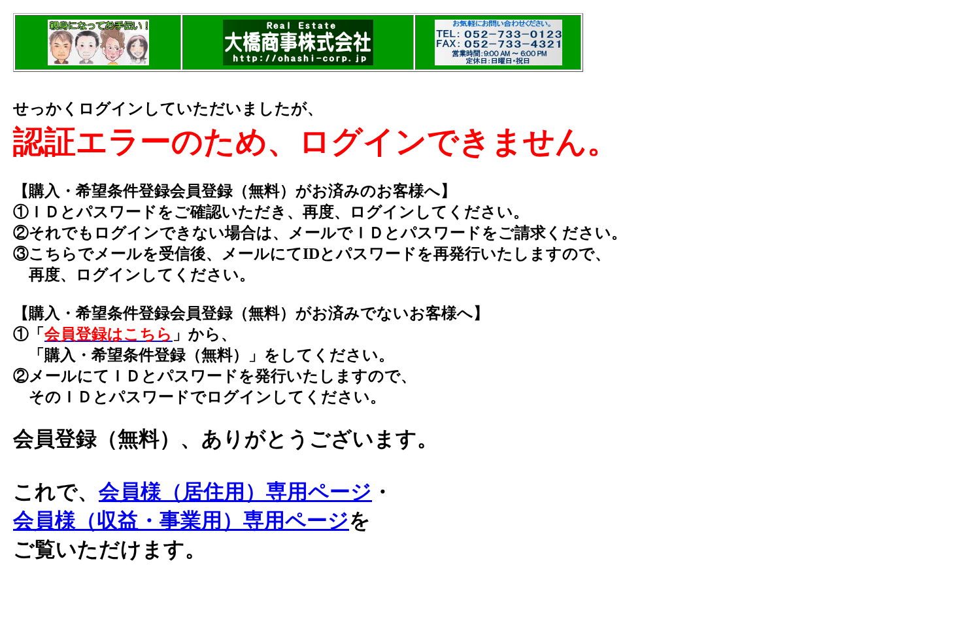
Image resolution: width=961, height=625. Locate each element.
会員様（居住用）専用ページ (235, 491)
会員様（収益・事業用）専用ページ (181, 520)
